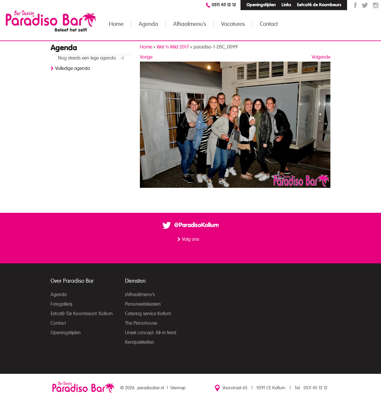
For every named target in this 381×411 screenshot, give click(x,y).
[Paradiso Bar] (51, 21)
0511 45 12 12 (224, 5)
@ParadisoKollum (196, 225)
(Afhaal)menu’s (140, 294)
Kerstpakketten (139, 342)
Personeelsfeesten (143, 304)
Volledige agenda (72, 68)
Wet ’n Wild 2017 (173, 47)
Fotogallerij (61, 304)
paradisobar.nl (150, 388)
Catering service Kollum (148, 313)
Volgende (321, 57)
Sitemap (177, 388)
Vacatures (233, 24)
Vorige (146, 57)
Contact (269, 24)
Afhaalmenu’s (189, 24)
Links (286, 5)
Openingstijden (261, 5)
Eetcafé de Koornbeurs (319, 5)
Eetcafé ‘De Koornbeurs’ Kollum (82, 313)
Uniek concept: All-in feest (150, 332)
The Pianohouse (141, 323)
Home (116, 24)
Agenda (148, 24)
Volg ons (190, 239)
